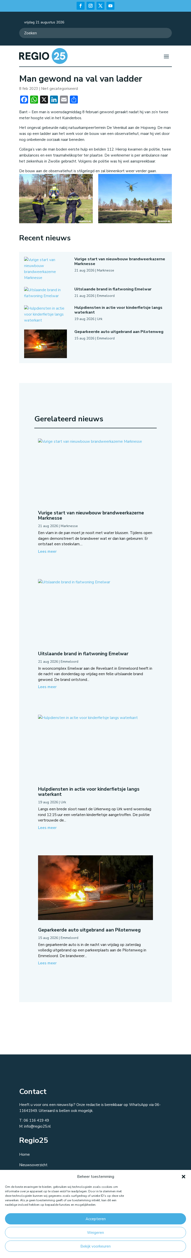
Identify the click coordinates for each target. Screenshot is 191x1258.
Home (24, 1154)
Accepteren (96, 1218)
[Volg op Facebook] (81, 6)
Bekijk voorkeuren (95, 1246)
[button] (183, 1176)
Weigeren (95, 1232)
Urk (99, 319)
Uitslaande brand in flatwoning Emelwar (112, 289)
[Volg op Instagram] (91, 6)
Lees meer (47, 551)
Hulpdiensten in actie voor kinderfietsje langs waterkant (118, 310)
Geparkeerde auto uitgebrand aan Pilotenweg (118, 331)
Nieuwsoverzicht (33, 1164)
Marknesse (105, 270)
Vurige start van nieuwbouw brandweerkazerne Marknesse (119, 261)
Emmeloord (106, 295)
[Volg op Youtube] (110, 6)
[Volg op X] (100, 6)
